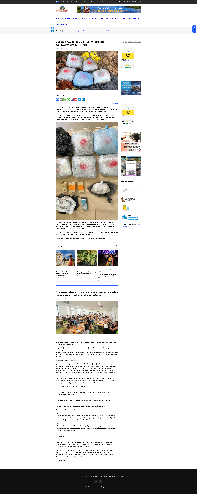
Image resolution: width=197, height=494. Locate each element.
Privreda (79, 269)
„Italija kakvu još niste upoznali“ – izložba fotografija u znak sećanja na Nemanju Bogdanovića (91, 1)
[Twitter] (52, 27)
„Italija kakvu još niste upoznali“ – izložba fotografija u (63, 273)
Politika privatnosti (110, 476)
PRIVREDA (75, 18)
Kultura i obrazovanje (62, 269)
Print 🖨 (115, 103)
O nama (86, 476)
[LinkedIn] (52, 31)
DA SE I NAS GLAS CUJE (133, 18)
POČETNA (58, 18)
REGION (69, 18)
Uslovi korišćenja (96, 476)
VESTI (64, 18)
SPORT (96, 18)
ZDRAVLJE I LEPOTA (120, 18)
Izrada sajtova (110, 487)
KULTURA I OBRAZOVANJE (106, 18)
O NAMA (67, 24)
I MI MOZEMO (60, 24)
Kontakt (120, 476)
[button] (113, 246)
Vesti (71, 269)
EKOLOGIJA (89, 18)
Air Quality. (127, 51)
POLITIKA (82, 18)
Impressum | (78, 476)
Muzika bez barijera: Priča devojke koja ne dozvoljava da (107, 276)
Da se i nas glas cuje (104, 269)
